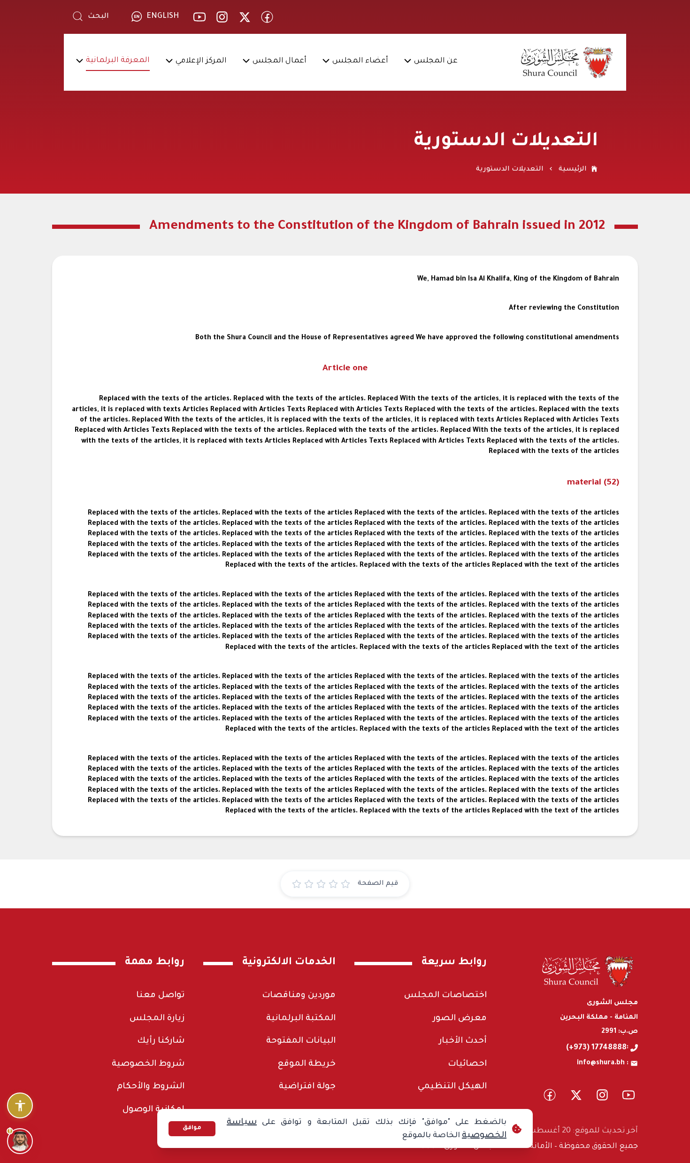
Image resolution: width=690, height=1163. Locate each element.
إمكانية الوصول (153, 1110)
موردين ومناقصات (299, 995)
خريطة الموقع (306, 1064)
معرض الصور (460, 1018)
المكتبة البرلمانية (301, 1018)
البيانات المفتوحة (301, 1041)
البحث (98, 17)
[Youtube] (199, 17)
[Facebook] (267, 17)
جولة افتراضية (307, 1087)
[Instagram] (222, 17)
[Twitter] (244, 17)
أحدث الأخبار (463, 1041)
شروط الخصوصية (148, 1064)
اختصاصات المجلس (445, 995)
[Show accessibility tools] (20, 1105)
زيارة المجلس (157, 1018)
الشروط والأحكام (150, 1087)
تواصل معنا (160, 995)
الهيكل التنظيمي (452, 1087)
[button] (436, 62)
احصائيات (467, 1064)
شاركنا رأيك (160, 1041)
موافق (192, 1128)
